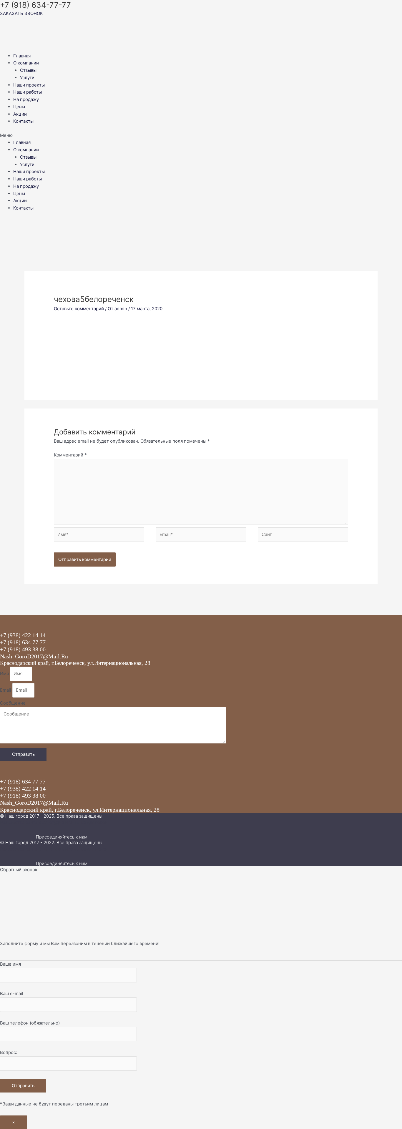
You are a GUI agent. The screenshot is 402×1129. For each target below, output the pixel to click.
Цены (19, 106)
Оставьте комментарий (79, 308)
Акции (20, 114)
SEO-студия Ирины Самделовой (73, 822)
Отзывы (28, 70)
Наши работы (27, 92)
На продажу (26, 99)
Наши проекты (29, 85)
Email (6, 690)
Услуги (27, 77)
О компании (26, 63)
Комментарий (70, 455)
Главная (22, 56)
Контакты (23, 121)
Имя (5, 673)
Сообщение (13, 703)
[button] (201, 135)
